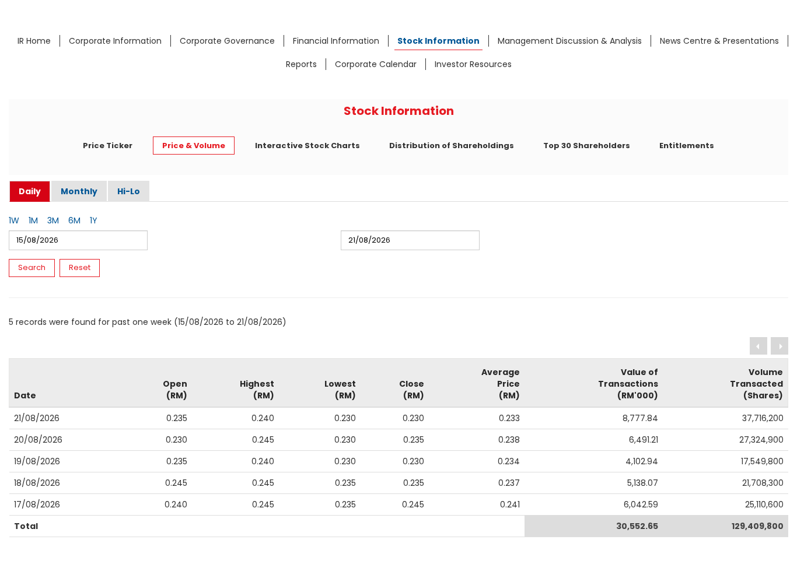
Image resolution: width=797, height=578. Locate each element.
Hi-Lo (128, 191)
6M (74, 220)
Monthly (79, 191)
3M (53, 220)
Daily (30, 191)
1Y (93, 220)
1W (14, 220)
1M (33, 220)
